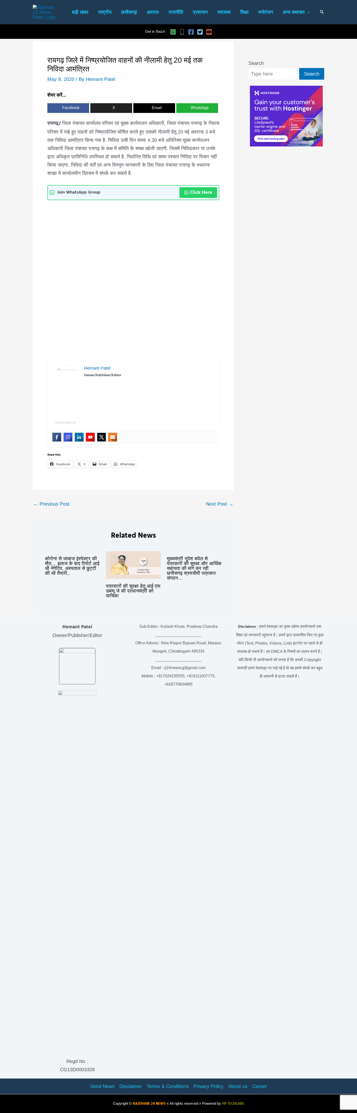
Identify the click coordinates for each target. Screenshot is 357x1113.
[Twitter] (200, 32)
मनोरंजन (265, 12)
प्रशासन (200, 12)
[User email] (112, 437)
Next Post (219, 503)
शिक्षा (244, 12)
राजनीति (176, 12)
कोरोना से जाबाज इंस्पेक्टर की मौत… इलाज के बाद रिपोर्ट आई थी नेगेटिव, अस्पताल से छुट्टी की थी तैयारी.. (72, 566)
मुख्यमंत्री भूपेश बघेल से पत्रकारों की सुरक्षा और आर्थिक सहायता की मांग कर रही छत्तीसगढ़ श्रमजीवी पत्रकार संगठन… (194, 568)
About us (237, 1086)
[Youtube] (90, 437)
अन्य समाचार (294, 12)
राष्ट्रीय (104, 12)
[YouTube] (209, 32)
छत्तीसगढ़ (129, 12)
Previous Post (51, 503)
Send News (102, 1086)
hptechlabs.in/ (65, 422)
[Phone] (182, 32)
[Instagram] (68, 437)
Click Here (201, 192)
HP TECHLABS (233, 1104)
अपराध (153, 12)
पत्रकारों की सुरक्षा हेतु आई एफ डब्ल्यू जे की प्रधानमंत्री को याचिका (133, 590)
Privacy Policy (208, 1086)
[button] (307, 12)
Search (256, 63)
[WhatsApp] (173, 32)
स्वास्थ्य (223, 12)
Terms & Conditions (168, 1086)
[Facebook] (191, 32)
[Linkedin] (79, 437)
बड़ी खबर (80, 12)
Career (259, 1086)
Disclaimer (130, 1086)
